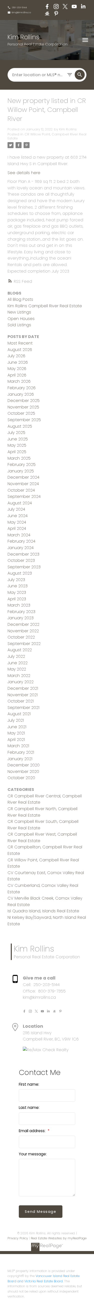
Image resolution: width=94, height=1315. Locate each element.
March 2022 (19, 675)
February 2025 (22, 464)
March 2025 (19, 458)
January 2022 (21, 682)
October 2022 (21, 637)
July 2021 (16, 720)
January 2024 (21, 548)
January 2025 (21, 471)
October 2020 (21, 778)
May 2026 (17, 368)
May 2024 (17, 522)
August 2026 (20, 349)
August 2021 (19, 714)
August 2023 (20, 573)
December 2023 (23, 554)
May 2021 (16, 733)
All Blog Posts (20, 299)
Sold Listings (19, 325)
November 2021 (23, 695)
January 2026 (21, 394)
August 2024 (20, 503)
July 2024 (16, 509)
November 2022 (23, 631)
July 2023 (16, 580)
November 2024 (23, 484)
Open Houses (21, 319)
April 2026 (17, 375)
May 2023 (17, 592)
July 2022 (16, 656)
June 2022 (18, 663)
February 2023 (21, 612)
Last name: (29, 1107)
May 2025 (17, 445)
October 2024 (21, 490)
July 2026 (16, 356)
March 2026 (19, 381)
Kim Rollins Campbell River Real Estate (45, 306)
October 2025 (21, 413)
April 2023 (17, 599)
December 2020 (24, 765)
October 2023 (21, 560)
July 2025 (16, 432)
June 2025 (18, 439)
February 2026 (22, 388)
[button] (17, 7)
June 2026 (18, 362)
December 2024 (23, 477)
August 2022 (20, 650)
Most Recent (20, 343)
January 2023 (21, 618)
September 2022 (24, 644)
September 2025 (24, 420)
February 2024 (21, 541)
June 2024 (18, 516)
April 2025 (17, 452)
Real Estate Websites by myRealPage (58, 1238)
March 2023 (19, 605)
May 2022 (17, 669)
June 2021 (17, 727)
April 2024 (17, 528)
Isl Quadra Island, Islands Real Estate (43, 911)
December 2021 (23, 688)
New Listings (19, 312)
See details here (24, 173)
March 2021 (18, 746)
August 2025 (20, 426)
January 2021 (20, 759)
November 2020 (23, 771)
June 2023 (18, 586)
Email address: (32, 1130)
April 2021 (16, 739)
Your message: (33, 1154)
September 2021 (23, 707)
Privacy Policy (18, 1238)
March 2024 (19, 535)
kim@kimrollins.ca (21, 12)
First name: (29, 1084)
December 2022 (23, 624)
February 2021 (21, 752)
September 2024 (24, 496)
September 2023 (24, 567)
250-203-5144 (19, 7)
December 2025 (24, 400)
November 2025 (23, 407)
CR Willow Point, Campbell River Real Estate (47, 136)
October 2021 (21, 701)
